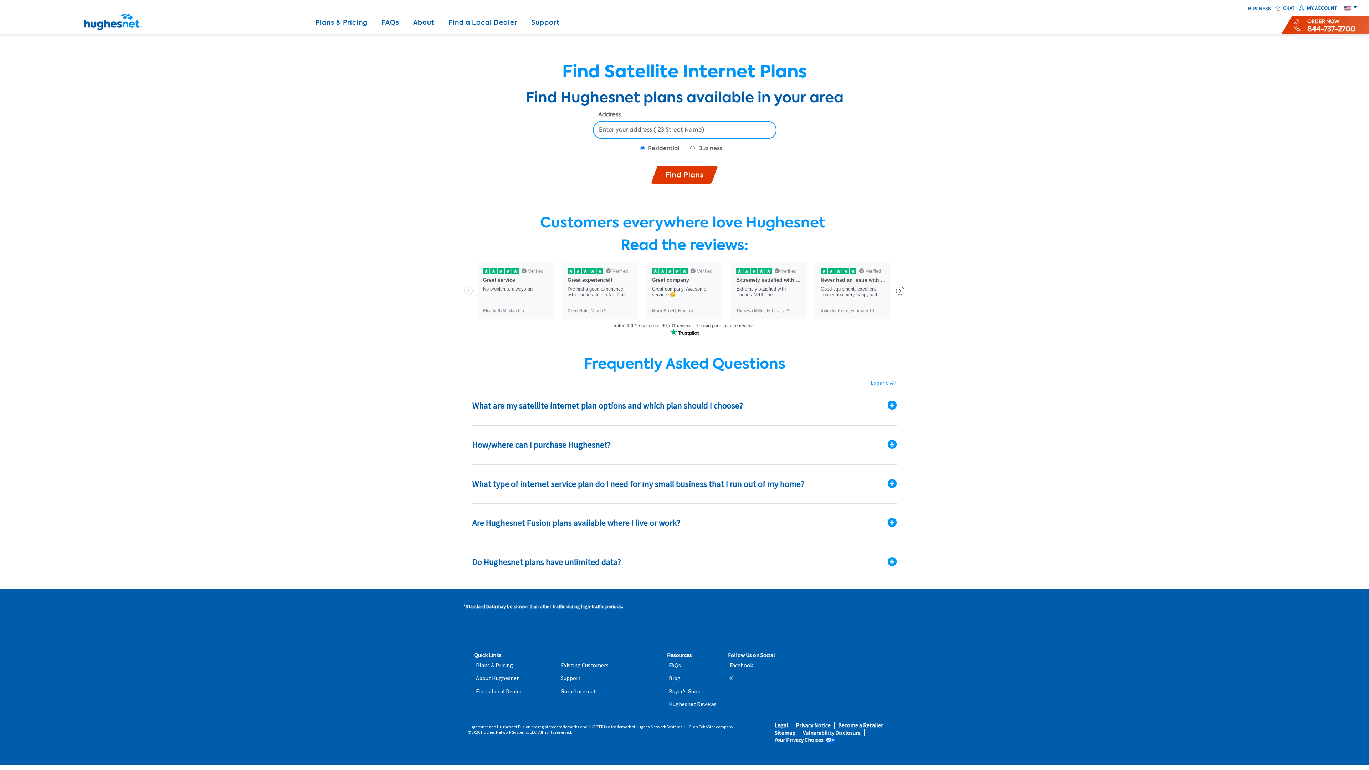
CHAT (1288, 8)
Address (609, 115)
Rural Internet (578, 691)
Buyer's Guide (685, 691)
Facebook (741, 665)
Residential (664, 148)
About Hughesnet (497, 678)
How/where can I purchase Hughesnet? (541, 444)
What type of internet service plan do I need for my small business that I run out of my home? (638, 483)
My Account (1322, 8)
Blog (675, 678)
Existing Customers (585, 665)
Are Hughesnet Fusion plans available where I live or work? (576, 522)
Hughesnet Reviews (693, 704)
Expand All (884, 382)
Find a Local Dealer (482, 22)
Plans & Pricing (342, 22)
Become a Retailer (860, 725)
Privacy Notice (813, 725)
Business (1259, 9)
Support (545, 22)
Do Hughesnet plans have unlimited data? (546, 562)
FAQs (390, 22)
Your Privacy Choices (799, 739)
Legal (781, 725)
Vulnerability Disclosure (832, 732)
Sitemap (785, 732)
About (424, 22)
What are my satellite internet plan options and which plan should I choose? (607, 405)
